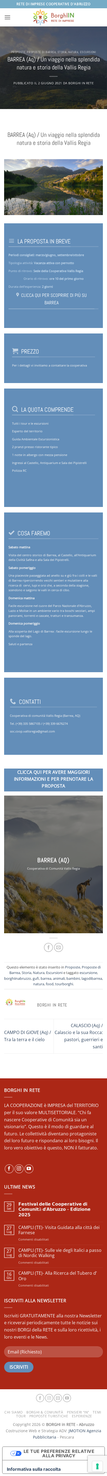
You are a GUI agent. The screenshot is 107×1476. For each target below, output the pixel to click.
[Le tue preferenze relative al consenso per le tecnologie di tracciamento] (97, 1466)
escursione (88, 972)
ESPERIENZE (82, 1416)
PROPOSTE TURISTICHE (48, 1416)
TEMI (97, 1412)
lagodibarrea (91, 978)
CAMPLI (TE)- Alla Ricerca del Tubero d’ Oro (57, 1276)
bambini (73, 978)
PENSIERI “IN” (78, 1412)
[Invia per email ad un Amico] (58, 947)
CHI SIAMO (13, 1412)
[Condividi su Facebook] (48, 947)
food (50, 983)
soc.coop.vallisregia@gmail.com (32, 731)
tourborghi (64, 983)
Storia (62, 52)
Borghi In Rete (81, 83)
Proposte (18, 52)
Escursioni (88, 52)
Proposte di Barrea (41, 52)
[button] (7, 17)
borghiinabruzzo (17, 978)
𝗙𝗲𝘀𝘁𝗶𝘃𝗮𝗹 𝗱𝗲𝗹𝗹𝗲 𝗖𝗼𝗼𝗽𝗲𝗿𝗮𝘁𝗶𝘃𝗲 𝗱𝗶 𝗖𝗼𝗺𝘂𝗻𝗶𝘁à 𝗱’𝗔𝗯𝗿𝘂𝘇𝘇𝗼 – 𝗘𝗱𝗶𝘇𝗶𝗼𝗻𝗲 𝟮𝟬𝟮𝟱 (54, 1209)
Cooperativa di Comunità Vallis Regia (53, 868)
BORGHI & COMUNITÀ (44, 1412)
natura (38, 983)
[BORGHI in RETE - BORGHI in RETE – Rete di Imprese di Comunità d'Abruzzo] (53, 17)
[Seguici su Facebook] (9, 1168)
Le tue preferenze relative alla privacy (59, 1453)
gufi (36, 978)
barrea (46, 978)
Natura (73, 52)
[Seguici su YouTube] (28, 1168)
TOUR (21, 1416)
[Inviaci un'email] (58, 1398)
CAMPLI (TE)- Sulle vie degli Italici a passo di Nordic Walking (60, 1253)
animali (59, 978)
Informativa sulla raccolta (34, 1469)
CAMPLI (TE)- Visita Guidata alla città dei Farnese (59, 1230)
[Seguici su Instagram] (19, 1168)
